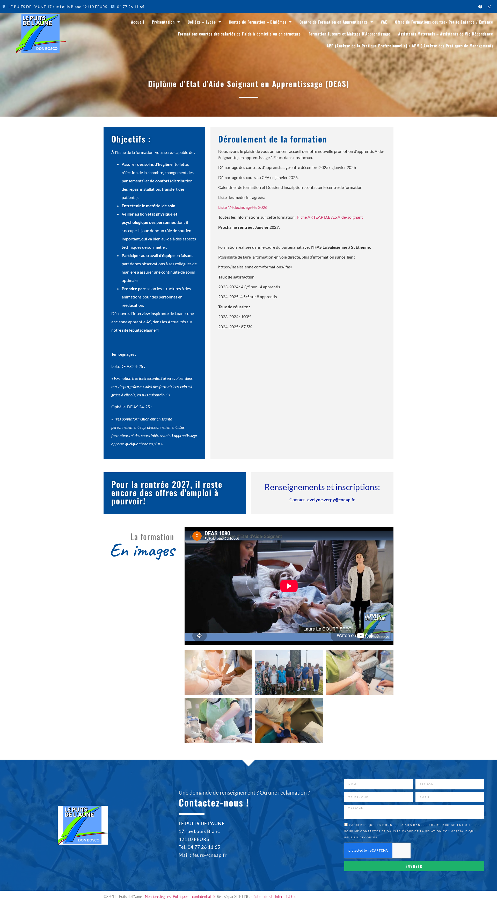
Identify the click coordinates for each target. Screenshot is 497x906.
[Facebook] (480, 6)
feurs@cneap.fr (210, 855)
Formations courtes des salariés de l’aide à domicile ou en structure (239, 34)
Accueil (137, 22)
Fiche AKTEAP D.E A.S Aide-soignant (330, 217)
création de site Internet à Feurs (275, 896)
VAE (384, 22)
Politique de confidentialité (194, 896)
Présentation (163, 22)
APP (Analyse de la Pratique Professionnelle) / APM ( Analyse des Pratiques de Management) (410, 45)
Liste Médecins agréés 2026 (242, 207)
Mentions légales (158, 896)
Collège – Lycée (202, 22)
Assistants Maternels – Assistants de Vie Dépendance (445, 34)
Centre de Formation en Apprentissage (333, 22)
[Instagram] (489, 6)
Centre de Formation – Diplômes (258, 22)
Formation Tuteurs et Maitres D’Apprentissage (349, 34)
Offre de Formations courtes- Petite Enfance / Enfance (444, 22)
